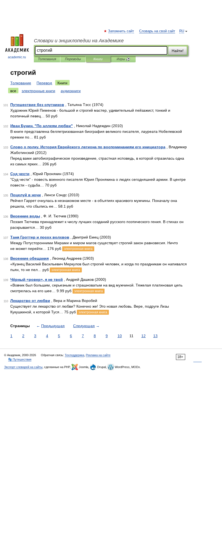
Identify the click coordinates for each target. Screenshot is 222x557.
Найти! (178, 51)
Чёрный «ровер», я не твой (36, 279)
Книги (98, 59)
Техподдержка (74, 355)
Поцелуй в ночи (25, 195)
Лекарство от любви (30, 300)
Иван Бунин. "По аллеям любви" (41, 126)
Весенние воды (25, 216)
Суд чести (20, 174)
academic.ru (17, 57)
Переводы (73, 59)
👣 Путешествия (19, 359)
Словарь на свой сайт (157, 31)
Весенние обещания (29, 258)
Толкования (47, 59)
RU (181, 31)
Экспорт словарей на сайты (23, 367)
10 (119, 336)
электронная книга (78, 249)
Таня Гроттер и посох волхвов (39, 237)
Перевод (44, 83)
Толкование (20, 83)
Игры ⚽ (123, 59)
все (13, 91)
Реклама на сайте (98, 355)
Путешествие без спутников (37, 104)
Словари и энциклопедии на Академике (79, 40)
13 (155, 336)
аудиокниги (71, 91)
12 (143, 336)
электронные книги (38, 91)
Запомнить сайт (121, 31)
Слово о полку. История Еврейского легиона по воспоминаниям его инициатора (87, 147)
